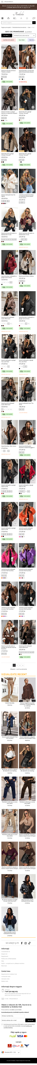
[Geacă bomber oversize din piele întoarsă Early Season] (27, 57)
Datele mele (4, 981)
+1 (24, 79)
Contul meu (5, 971)
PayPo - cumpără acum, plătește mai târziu (12, 963)
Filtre (6, 35)
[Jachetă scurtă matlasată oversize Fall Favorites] (27, 514)
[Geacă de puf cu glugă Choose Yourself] (27, 98)
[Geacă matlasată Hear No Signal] (9, 181)
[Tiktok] (29, 943)
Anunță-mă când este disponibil (9, 239)
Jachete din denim (8, 40)
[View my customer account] (21, 18)
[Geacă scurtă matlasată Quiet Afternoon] (9, 303)
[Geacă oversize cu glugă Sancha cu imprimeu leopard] (9, 98)
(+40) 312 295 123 (11, 991)
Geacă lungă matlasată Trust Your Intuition (10, 737)
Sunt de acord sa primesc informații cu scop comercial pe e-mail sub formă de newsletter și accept (19, 1026)
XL (8, 201)
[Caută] (34, 22)
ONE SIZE (4, 76)
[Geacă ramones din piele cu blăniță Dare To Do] (9, 219)
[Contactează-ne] (2, 1)
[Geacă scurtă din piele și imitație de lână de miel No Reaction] (9, 632)
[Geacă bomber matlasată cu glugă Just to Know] (9, 262)
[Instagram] (26, 943)
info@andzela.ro (8, 1)
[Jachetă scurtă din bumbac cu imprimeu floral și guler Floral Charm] (27, 181)
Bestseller (22, 68)
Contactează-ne (5, 951)
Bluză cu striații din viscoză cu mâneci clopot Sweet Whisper (27, 835)
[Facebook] (21, 943)
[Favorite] (27, 18)
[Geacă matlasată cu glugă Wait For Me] (9, 471)
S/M (20, 202)
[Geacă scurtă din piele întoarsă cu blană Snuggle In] (27, 432)
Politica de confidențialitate (8, 958)
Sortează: (16, 35)
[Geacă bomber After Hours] (9, 432)
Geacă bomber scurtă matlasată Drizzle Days (27, 900)
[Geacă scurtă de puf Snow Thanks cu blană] (9, 57)
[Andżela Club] (15, 18)
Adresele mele (5, 979)
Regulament (4, 956)
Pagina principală (6, 27)
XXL (11, 282)
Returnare (4, 966)
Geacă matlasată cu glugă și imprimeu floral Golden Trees (27, 737)
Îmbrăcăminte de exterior (19, 27)
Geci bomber (33, 40)
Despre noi (4, 954)
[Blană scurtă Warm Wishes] (27, 262)
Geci (29, 27)
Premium (4, 68)
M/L (23, 202)
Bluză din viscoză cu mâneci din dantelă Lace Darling (9, 770)
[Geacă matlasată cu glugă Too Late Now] (9, 346)
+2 (6, 120)
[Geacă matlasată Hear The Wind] (27, 389)
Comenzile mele (5, 976)
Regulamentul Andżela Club (9, 974)
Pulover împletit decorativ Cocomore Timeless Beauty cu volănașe (27, 704)
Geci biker (22, 40)
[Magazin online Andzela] (18, 13)
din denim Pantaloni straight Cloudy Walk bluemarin (9, 900)
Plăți (2, 961)
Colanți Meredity (9, 703)
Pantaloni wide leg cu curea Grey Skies (9, 802)
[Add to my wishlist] (15, 66)
